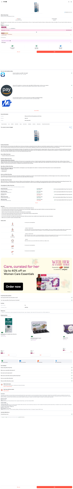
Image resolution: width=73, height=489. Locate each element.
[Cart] (71, 2)
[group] (36, 7)
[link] (5, 1)
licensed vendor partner (5, 404)
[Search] (68, 2)
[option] (4, 124)
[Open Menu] (2, 2)
